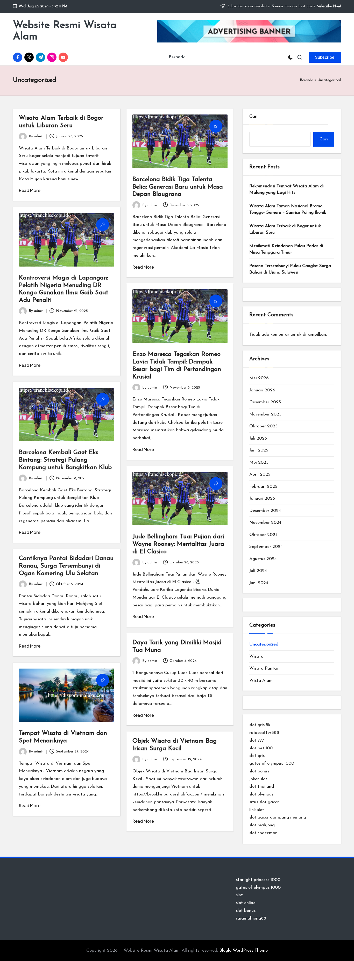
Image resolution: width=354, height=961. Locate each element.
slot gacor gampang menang (277, 817)
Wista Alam (261, 680)
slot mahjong (262, 825)
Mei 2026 (259, 378)
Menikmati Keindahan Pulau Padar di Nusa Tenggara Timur (286, 249)
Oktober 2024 (263, 535)
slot (239, 895)
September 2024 (266, 546)
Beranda (306, 80)
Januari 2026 (262, 390)
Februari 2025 (263, 486)
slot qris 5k (259, 725)
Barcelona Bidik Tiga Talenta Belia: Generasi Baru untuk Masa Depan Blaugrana (177, 187)
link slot (256, 810)
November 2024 (265, 522)
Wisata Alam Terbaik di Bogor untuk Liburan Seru (285, 229)
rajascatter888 (264, 732)
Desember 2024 (265, 510)
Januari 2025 (262, 498)
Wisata (256, 656)
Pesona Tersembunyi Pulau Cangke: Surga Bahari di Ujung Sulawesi (290, 269)
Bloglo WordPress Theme (243, 950)
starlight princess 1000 (258, 880)
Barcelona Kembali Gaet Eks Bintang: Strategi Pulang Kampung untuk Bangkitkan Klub (65, 460)
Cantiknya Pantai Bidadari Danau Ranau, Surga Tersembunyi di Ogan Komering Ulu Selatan (66, 566)
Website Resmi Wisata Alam (65, 31)
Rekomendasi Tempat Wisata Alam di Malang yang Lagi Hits (286, 189)
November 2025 (265, 414)
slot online (246, 903)
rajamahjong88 (251, 918)
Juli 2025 (258, 438)
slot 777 (256, 740)
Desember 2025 (265, 402)
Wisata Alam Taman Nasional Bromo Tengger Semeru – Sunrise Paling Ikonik (287, 209)
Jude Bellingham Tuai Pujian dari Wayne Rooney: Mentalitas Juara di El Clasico (178, 544)
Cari (253, 116)
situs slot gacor (264, 802)
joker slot (258, 779)
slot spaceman (263, 833)
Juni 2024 (258, 583)
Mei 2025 (258, 462)
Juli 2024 (258, 571)
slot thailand (261, 786)
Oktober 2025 (263, 426)
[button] (325, 57)
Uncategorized (263, 644)
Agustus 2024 (263, 559)
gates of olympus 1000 (271, 763)
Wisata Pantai (263, 668)
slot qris (257, 756)
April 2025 (259, 474)
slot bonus (259, 771)
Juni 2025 (258, 450)
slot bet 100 (261, 748)
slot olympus (261, 794)
